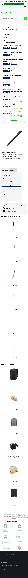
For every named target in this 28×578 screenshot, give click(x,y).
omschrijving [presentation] (13, 170)
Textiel (19, 520)
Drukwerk (20, 518)
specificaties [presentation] (5, 170)
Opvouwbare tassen (6, 518)
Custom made (5, 514)
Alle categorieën (16, 514)
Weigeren (26, 4)
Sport (24, 515)
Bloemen (9, 516)
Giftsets (19, 513)
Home (4, 27)
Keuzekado (9, 514)
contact (13, 554)
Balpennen (5, 29)
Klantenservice (6, 13)
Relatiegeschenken (11, 27)
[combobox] (12, 18)
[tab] (5, 170)
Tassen (24, 513)
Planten (8, 518)
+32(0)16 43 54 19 (7, 12)
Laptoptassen (4, 520)
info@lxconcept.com (11, 211)
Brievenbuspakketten (16, 521)
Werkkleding (20, 515)
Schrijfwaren (19, 27)
